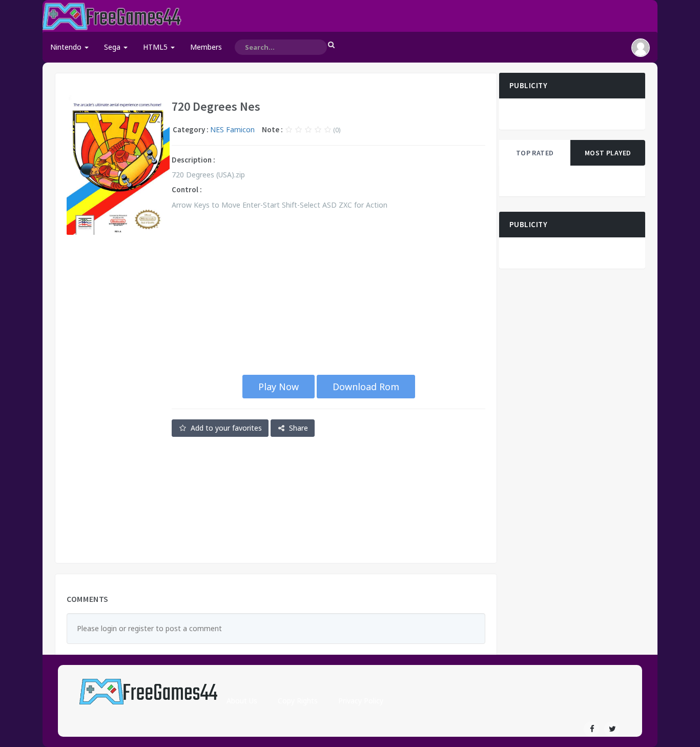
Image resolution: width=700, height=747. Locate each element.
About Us (242, 700)
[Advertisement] (118, 399)
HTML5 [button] (156, 47)
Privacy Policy (360, 700)
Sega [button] (113, 47)
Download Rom (366, 386)
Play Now (278, 386)
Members (206, 47)
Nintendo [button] (67, 47)
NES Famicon (232, 129)
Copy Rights (298, 700)
